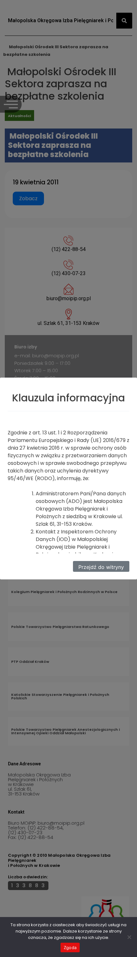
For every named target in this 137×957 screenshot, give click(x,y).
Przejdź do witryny (101, 567)
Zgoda (70, 947)
